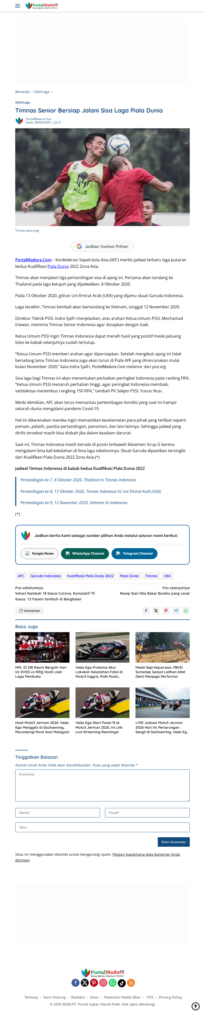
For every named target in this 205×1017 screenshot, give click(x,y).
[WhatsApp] (112, 983)
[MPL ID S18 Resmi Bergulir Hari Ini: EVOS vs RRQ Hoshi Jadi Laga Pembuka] (42, 647)
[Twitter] (85, 983)
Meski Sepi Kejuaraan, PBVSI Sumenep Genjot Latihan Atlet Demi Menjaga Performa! (160, 672)
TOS (149, 997)
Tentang (31, 997)
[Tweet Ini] (156, 610)
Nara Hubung (54, 997)
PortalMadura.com (39, 119)
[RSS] (131, 983)
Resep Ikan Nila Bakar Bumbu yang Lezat (155, 590)
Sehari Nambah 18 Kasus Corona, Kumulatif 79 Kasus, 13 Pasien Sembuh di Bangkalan (55, 593)
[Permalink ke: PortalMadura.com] (19, 120)
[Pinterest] (94, 983)
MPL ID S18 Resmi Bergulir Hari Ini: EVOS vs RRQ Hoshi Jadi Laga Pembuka (40, 672)
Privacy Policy (170, 997)
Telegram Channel (138, 553)
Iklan (94, 997)
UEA (167, 576)
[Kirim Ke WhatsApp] (186, 610)
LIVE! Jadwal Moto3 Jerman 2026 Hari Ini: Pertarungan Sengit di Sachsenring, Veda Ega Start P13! (162, 727)
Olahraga (22, 102)
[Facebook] (76, 983)
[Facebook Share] (146, 610)
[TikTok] (122, 983)
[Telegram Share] (176, 610)
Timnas (151, 576)
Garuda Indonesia (46, 576)
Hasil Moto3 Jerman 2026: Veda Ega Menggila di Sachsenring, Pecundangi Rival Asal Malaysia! (42, 727)
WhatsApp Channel (88, 553)
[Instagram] (103, 983)
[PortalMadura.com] (40, 6)
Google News (43, 553)
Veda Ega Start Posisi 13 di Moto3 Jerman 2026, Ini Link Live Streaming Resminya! (99, 727)
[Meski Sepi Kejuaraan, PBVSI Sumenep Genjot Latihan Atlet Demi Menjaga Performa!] (163, 647)
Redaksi (78, 997)
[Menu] (18, 6)
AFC (21, 576)
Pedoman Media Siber (122, 997)
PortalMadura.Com (33, 260)
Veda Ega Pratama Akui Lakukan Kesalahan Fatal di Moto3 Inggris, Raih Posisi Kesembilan (99, 672)
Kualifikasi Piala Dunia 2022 (90, 576)
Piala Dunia (58, 266)
